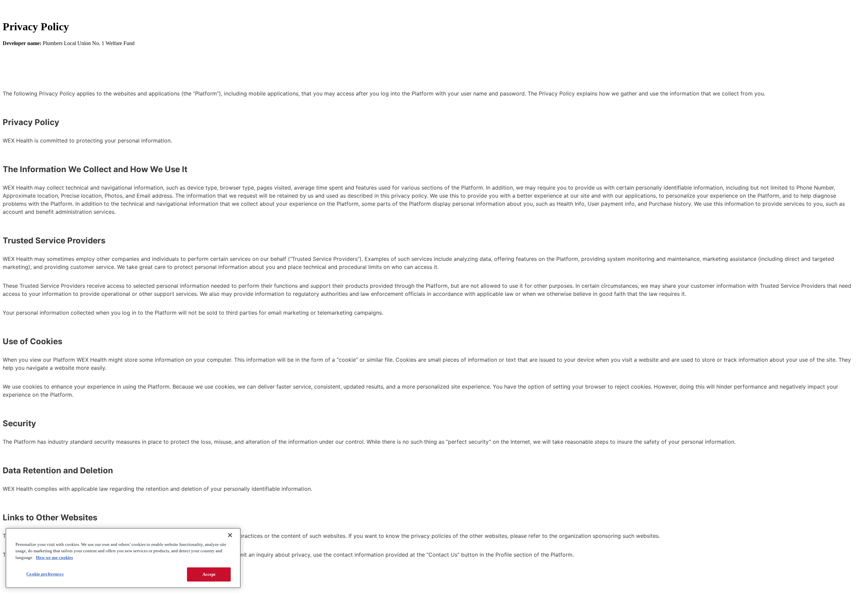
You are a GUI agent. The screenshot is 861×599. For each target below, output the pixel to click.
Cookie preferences (44, 573)
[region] (123, 558)
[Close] (230, 535)
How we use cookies (54, 557)
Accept (209, 574)
